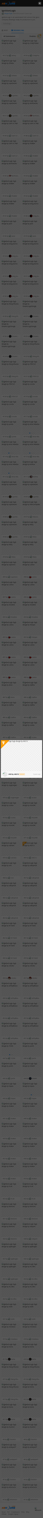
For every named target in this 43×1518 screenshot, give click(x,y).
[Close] (39, 3)
